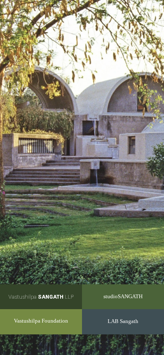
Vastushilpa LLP (41, 297)
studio (123, 296)
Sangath (123, 321)
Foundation (41, 321)
